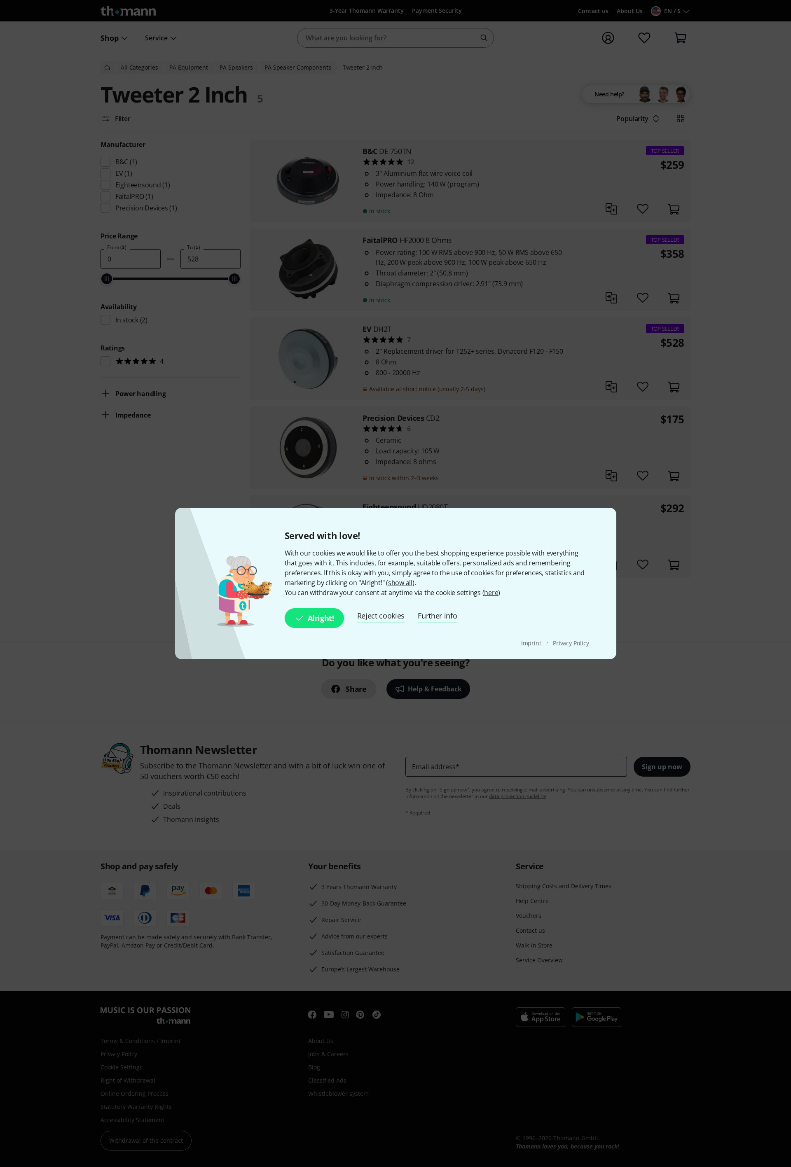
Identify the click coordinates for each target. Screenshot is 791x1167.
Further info (437, 616)
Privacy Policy (571, 643)
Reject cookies (381, 616)
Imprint (532, 643)
